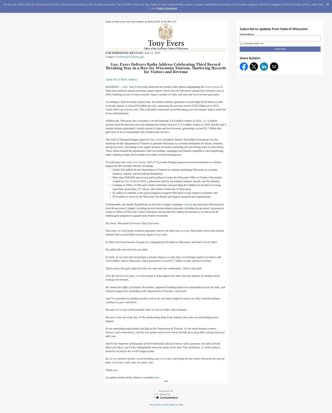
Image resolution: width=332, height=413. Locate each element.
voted (186, 204)
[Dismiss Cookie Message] (327, 3)
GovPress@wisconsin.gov (129, 56)
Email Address (247, 34)
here (156, 377)
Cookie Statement (166, 8)
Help (181, 405)
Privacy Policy (155, 405)
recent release (212, 86)
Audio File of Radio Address (121, 79)
